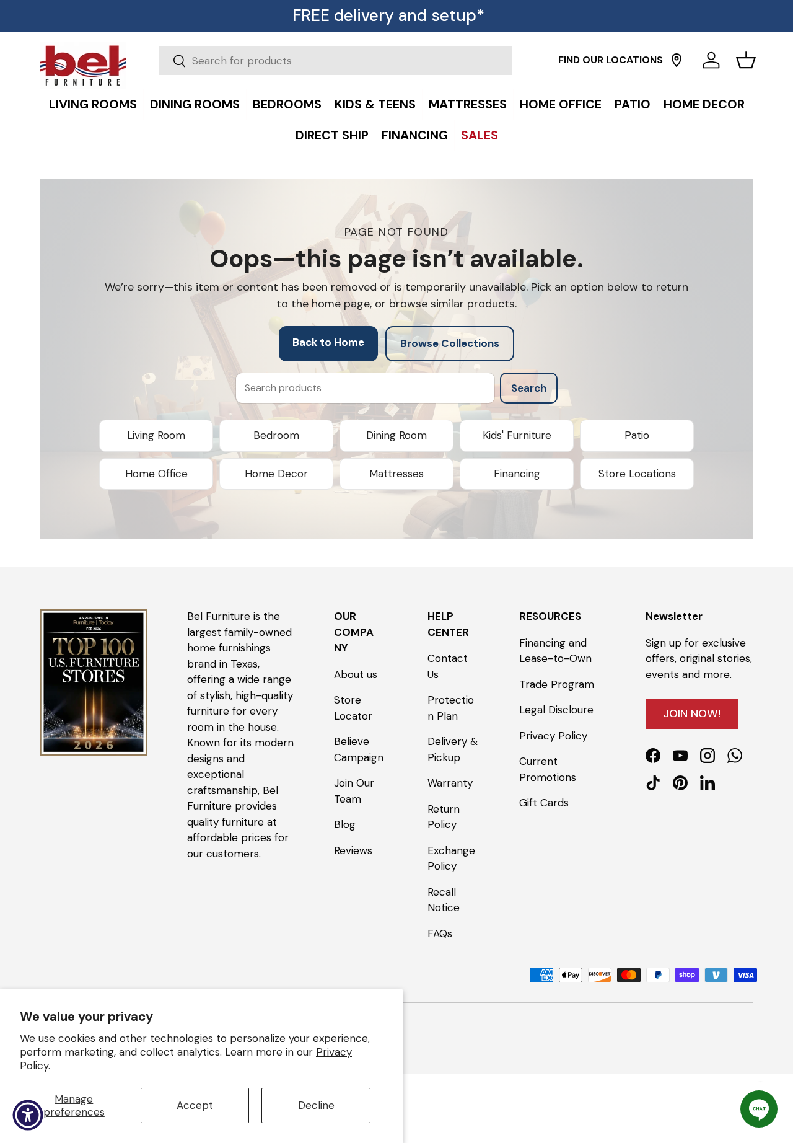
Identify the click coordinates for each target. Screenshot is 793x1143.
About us (355, 674)
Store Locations (637, 473)
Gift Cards (544, 803)
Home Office (156, 473)
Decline (316, 1105)
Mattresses (396, 473)
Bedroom (276, 435)
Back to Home (328, 342)
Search (528, 388)
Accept (195, 1105)
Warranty (450, 783)
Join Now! (692, 712)
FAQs (439, 933)
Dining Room (396, 435)
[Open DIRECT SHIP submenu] (780, 91)
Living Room (156, 435)
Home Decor (276, 473)
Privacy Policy (553, 735)
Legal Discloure (556, 710)
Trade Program (556, 684)
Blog (345, 824)
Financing (517, 473)
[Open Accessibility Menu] (27, 1115)
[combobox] (335, 60)
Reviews (353, 850)
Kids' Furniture (517, 435)
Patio (636, 435)
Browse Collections (449, 343)
